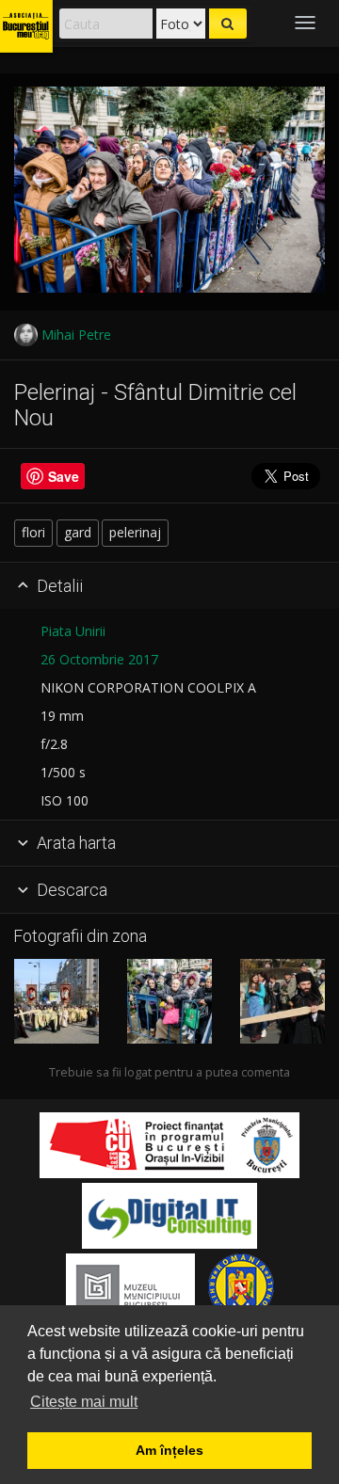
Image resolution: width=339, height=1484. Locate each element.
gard (77, 532)
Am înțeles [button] (169, 1450)
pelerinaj (135, 532)
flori (33, 532)
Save (63, 476)
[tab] (169, 586)
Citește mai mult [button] (83, 1402)
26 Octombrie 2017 (99, 659)
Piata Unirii (72, 631)
